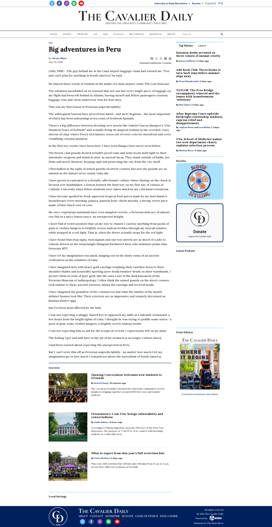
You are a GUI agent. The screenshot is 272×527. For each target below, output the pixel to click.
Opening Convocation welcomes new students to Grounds (126, 376)
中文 (220, 3)
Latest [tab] (202, 45)
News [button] (53, 34)
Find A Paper (169, 516)
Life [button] (95, 34)
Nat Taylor (184, 105)
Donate (196, 4)
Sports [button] (66, 34)
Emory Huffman (187, 61)
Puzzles (118, 34)
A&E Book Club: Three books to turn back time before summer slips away (198, 73)
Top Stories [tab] (186, 45)
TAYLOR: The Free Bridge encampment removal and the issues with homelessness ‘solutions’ (197, 94)
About (83, 516)
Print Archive (188, 394)
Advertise (155, 34)
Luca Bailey (204, 127)
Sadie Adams (101, 422)
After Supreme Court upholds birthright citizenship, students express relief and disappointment (199, 118)
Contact (96, 516)
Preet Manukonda (188, 81)
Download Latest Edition (206, 394)
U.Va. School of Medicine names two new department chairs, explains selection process (199, 142)
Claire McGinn (101, 458)
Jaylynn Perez (186, 127)
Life (51, 43)
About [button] (171, 34)
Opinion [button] (82, 34)
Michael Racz (186, 151)
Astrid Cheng (101, 383)
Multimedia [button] (136, 34)
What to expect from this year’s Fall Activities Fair (128, 453)
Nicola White (59, 58)
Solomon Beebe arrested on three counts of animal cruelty (198, 54)
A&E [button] (105, 34)
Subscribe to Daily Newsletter (170, 4)
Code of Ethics (146, 516)
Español (210, 3)
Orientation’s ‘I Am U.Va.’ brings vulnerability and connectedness (127, 415)
